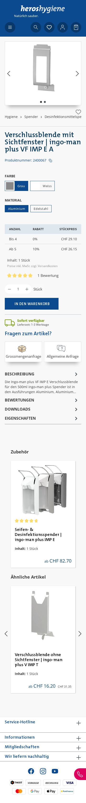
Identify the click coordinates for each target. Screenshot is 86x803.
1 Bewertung (48, 275)
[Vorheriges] (8, 73)
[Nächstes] (77, 73)
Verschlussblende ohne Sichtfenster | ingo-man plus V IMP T (38, 660)
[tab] (42, 382)
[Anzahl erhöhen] (27, 289)
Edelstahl (41, 208)
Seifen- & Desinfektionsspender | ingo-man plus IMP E (38, 534)
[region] (43, 73)
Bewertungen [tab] (19, 400)
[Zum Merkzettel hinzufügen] (78, 112)
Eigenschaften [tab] (20, 418)
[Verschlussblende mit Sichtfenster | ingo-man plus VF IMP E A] (43, 68)
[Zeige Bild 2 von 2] (45, 102)
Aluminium (16, 208)
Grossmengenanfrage (23, 356)
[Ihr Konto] (62, 27)
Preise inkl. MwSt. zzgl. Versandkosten (32, 266)
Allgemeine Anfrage (63, 356)
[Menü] (10, 27)
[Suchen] (36, 27)
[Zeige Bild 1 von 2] (41, 102)
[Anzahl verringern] (9, 289)
